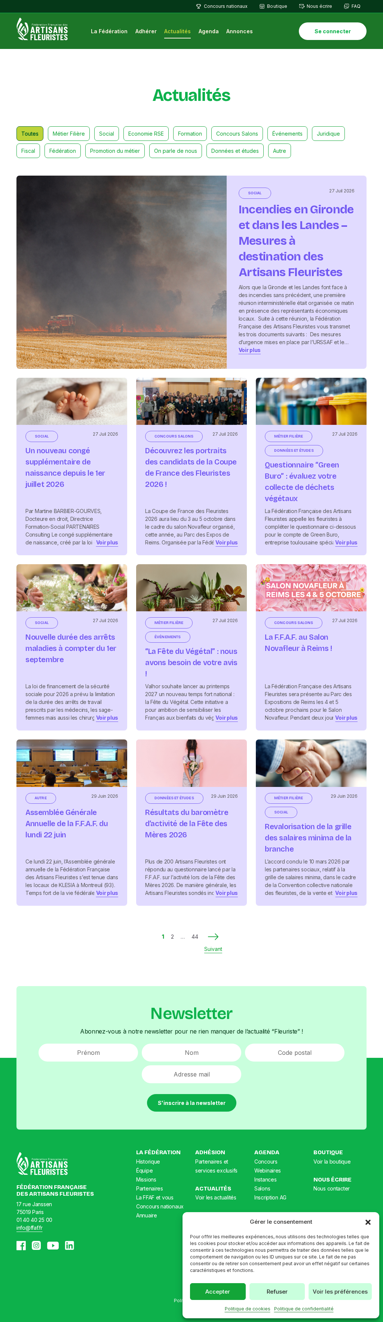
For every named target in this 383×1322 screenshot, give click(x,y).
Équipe (144, 1170)
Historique (148, 1161)
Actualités (177, 31)
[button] (368, 1222)
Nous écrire (319, 6)
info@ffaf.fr (29, 1227)
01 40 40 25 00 (34, 1220)
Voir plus (250, 350)
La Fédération (109, 31)
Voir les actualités (215, 1197)
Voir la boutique (332, 1161)
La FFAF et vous (155, 1197)
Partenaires (149, 1188)
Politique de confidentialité (304, 1309)
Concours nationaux (226, 6)
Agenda (209, 31)
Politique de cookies (247, 1309)
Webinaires (267, 1170)
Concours (266, 1161)
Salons (262, 1188)
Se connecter (333, 31)
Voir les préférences (340, 1291)
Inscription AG (270, 1197)
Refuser (277, 1291)
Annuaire (146, 1215)
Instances (265, 1179)
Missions (146, 1179)
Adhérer (146, 31)
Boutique (277, 6)
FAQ (356, 6)
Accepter (217, 1291)
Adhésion (210, 1152)
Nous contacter (331, 1188)
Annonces (239, 31)
